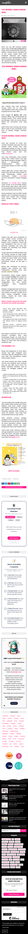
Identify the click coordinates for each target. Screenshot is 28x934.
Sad (11, 746)
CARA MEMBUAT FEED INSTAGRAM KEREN (17, 789)
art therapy (16, 859)
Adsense (17, 839)
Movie (3, 854)
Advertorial (5, 841)
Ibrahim (15, 744)
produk (20, 864)
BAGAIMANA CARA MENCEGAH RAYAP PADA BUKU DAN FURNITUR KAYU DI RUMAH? (17, 819)
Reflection (19, 517)
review (18, 867)
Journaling (23, 176)
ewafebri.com (16, 672)
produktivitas (5, 867)
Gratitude (11, 520)
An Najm (16, 736)
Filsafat (4, 846)
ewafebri (4, 15)
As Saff (14, 738)
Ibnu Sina (4, 849)
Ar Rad (9, 738)
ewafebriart (9, 153)
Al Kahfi (16, 728)
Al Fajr (15, 721)
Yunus (22, 746)
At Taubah (11, 741)
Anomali (18, 841)
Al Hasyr (19, 723)
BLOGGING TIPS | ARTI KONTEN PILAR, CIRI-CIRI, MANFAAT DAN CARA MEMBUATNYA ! (17, 797)
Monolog (22, 852)
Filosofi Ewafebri (18, 844)
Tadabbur (16, 746)
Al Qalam (12, 733)
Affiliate (12, 841)
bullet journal (5, 862)
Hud (10, 744)
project (12, 867)
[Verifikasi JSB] (9, 765)
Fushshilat (4, 744)
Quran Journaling (11, 854)
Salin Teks (14, 542)
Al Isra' (3, 728)
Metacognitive (14, 852)
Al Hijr (3, 726)
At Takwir (4, 741)
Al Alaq (4, 718)
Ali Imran (4, 736)
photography (14, 864)
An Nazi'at (22, 736)
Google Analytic (18, 846)
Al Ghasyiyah (5, 723)
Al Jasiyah (10, 728)
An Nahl (10, 736)
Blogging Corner (15, 437)
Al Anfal (22, 718)
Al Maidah (22, 728)
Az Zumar (18, 741)
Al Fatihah (21, 721)
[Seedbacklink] (9, 756)
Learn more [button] (5, 927)
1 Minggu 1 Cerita (6, 478)
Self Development (6, 857)
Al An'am (10, 718)
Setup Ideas (16, 857)
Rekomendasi (21, 854)
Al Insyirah (21, 726)
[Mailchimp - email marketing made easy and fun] (14, 919)
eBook (17, 862)
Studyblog (4, 859)
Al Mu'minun (5, 731)
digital (12, 862)
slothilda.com (14, 232)
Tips (10, 859)
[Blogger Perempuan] (19, 755)
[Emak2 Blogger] (18, 765)
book (22, 859)
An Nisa (4, 738)
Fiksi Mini (11, 844)
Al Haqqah (13, 723)
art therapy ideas (15, 183)
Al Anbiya (16, 718)
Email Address (7, 909)
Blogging (16, 478)
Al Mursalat (5, 733)
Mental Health (5, 852)
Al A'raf (18, 716)
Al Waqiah (18, 733)
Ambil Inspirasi (14, 538)
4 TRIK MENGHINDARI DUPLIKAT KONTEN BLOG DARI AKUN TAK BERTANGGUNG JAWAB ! (16, 811)
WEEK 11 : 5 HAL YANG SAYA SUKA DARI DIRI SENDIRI (17, 804)
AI (12, 839)
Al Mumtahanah (14, 731)
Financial (10, 846)
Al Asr (3, 721)
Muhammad (5, 746)
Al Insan (15, 726)
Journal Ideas (22, 849)
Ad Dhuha (12, 716)
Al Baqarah (9, 721)
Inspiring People (12, 849)
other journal (5, 864)
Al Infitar (9, 726)
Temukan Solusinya (14, 894)
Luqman (21, 744)
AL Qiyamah (5, 716)
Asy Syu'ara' (21, 738)
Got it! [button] (5, 931)
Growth (17, 520)
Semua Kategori (10, 517)
